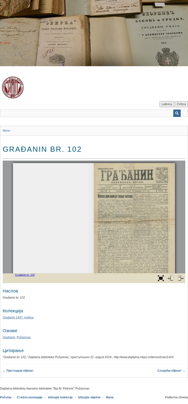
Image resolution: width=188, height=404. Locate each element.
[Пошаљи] (177, 113)
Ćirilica (181, 104)
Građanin (9, 337)
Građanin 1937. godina (18, 317)
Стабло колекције (30, 397)
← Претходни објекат (18, 370)
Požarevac (24, 337)
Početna (6, 397)
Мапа (110, 397)
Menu (6, 130)
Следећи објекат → (171, 370)
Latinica (167, 104)
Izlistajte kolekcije (60, 397)
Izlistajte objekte (89, 397)
